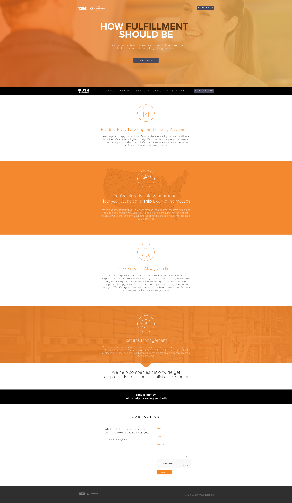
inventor (116, 91)
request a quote (205, 8)
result (158, 91)
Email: (159, 437)
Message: (160, 445)
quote (204, 91)
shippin (138, 91)
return (177, 91)
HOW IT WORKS (146, 60)
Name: (159, 428)
